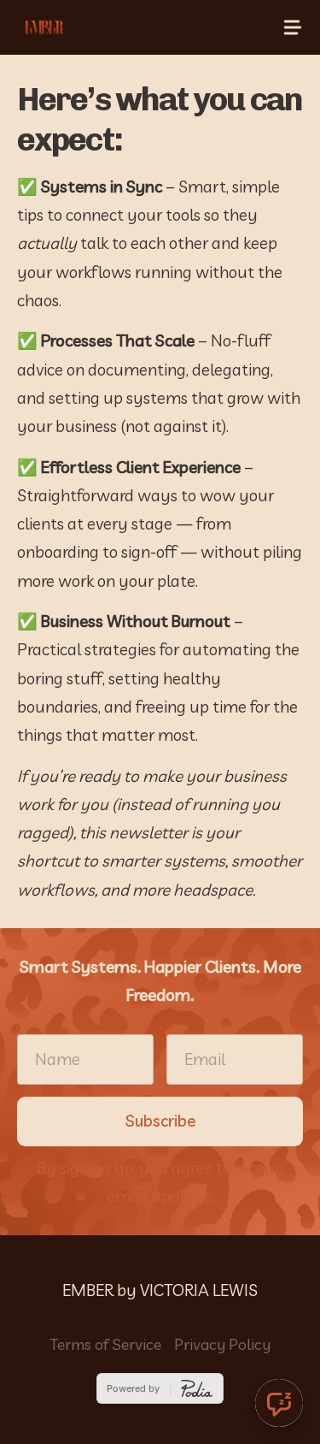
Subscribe (160, 1120)
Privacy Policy (222, 1344)
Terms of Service (105, 1344)
